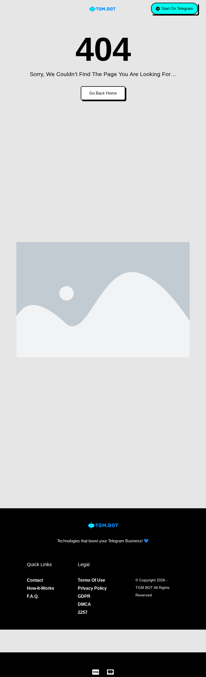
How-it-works (40, 588)
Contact (35, 580)
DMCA (84, 604)
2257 (82, 612)
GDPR (84, 596)
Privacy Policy (92, 588)
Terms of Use (91, 580)
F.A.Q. (33, 596)
